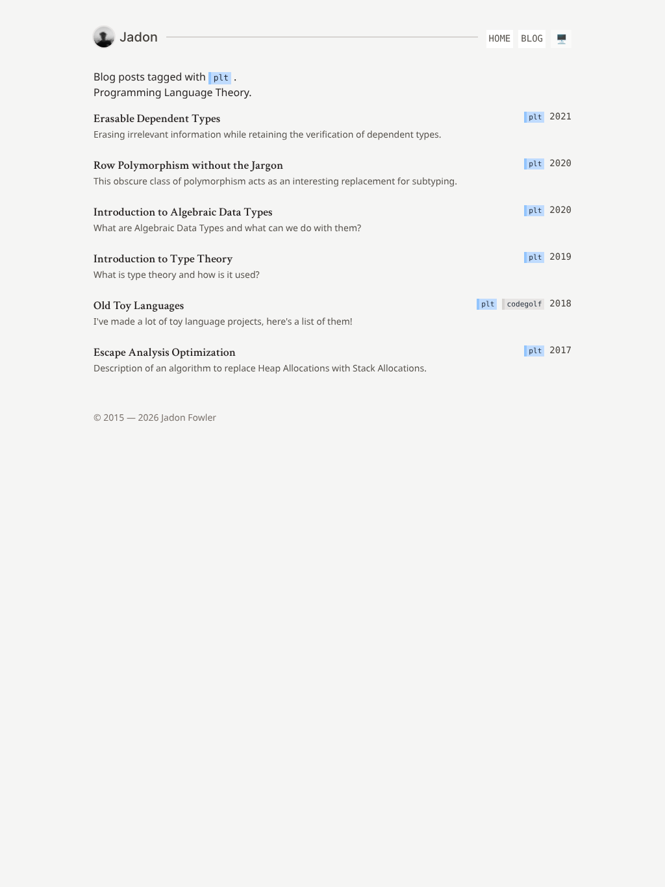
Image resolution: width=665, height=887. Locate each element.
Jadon (138, 37)
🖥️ (561, 39)
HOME (500, 39)
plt (221, 78)
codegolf (524, 304)
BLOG (532, 39)
